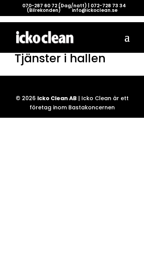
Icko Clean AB (57, 98)
